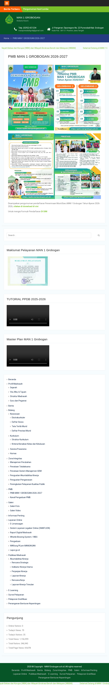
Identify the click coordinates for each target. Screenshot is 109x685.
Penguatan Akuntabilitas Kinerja (24, 475)
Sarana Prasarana (18, 449)
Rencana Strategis (20, 562)
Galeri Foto (15, 506)
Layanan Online (15, 520)
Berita (11, 406)
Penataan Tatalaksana (20, 466)
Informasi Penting (16, 515)
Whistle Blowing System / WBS (23, 537)
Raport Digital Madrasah (21, 532)
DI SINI (44, 211)
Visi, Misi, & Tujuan (18, 392)
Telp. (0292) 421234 (27, 28)
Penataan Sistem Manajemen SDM (26, 471)
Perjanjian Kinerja (19, 571)
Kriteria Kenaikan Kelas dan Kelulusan (28, 444)
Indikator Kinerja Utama (22, 567)
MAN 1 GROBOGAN (28, 17)
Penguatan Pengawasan (21, 480)
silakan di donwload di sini (25, 206)
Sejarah (13, 387)
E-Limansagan (16, 524)
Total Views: (14, 639)
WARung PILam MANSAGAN (22, 546)
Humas (13, 453)
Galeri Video (15, 510)
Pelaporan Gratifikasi (17, 599)
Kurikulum (14, 436)
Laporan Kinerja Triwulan (23, 584)
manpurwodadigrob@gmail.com (31, 31)
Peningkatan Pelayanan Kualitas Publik (27, 484)
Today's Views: (15, 630)
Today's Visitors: (15, 635)
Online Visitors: (15, 626)
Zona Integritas (15, 458)
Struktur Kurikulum (20, 439)
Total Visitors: (14, 643)
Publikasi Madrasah (17, 555)
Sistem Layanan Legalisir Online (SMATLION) (30, 528)
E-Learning (13, 590)
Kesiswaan (15, 414)
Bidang (11, 410)
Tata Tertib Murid (19, 426)
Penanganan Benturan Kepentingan (24, 603)
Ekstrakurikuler (18, 417)
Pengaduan (15, 541)
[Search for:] (50, 235)
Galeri (10, 502)
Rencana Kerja (18, 580)
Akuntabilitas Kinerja (19, 559)
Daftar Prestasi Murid (21, 431)
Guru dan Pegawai (18, 401)
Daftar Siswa (17, 422)
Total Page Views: (16, 648)
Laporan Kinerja (19, 576)
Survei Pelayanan (16, 595)
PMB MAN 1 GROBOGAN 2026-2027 (26, 493)
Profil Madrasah (15, 384)
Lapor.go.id (15, 550)
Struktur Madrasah (18, 396)
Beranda (12, 379)
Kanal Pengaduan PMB (20, 497)
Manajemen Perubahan (20, 462)
